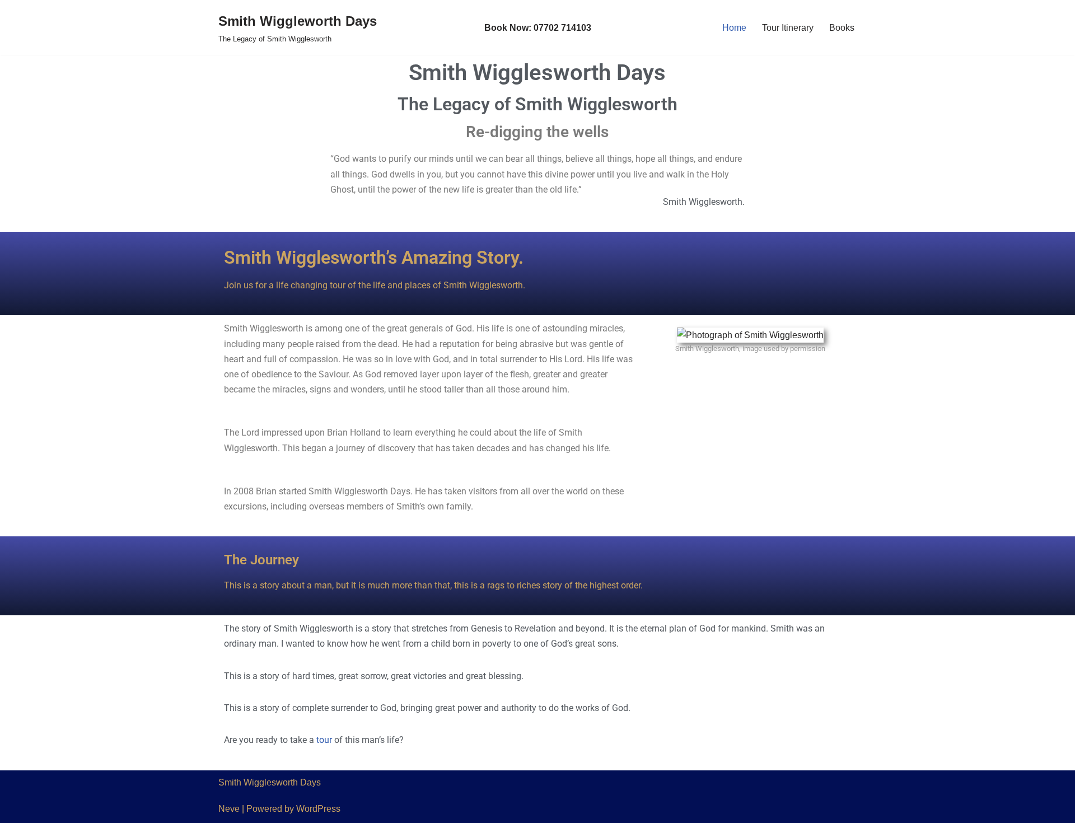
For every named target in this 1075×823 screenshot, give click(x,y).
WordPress (318, 808)
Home (734, 27)
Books (841, 27)
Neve (229, 808)
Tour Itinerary (788, 27)
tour (324, 740)
